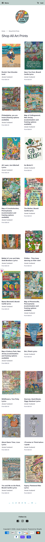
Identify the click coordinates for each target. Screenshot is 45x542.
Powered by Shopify (35, 529)
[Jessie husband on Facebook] (18, 521)
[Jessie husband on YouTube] (27, 521)
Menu (6, 3)
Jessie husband (21, 529)
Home (3, 31)
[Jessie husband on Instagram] (22, 521)
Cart (41, 3)
